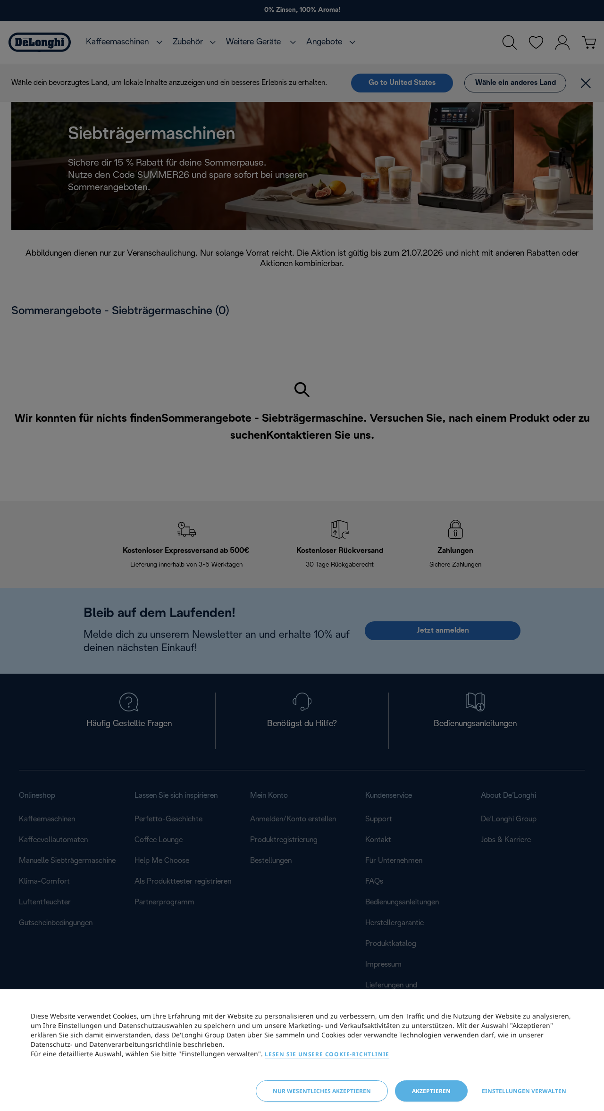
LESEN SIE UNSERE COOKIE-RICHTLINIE (327, 1054)
